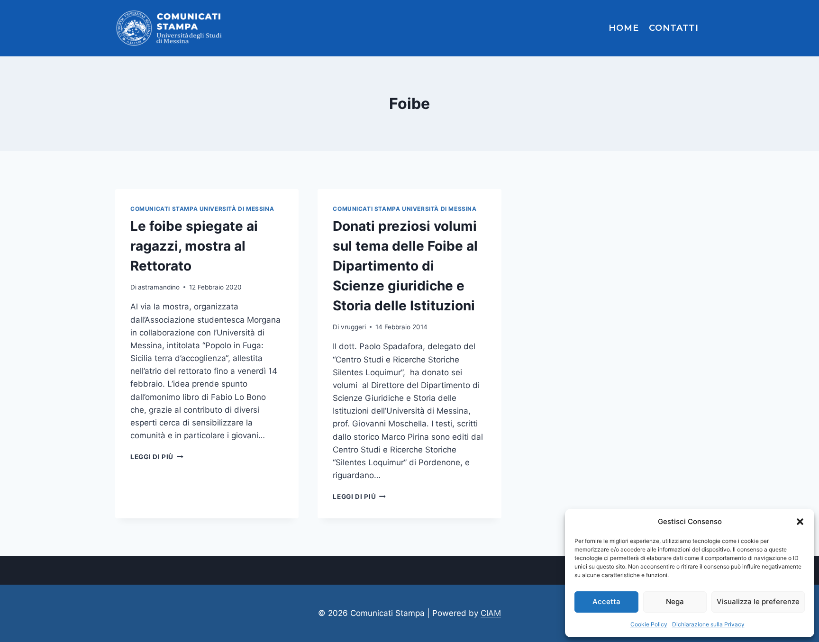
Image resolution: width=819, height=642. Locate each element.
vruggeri (353, 327)
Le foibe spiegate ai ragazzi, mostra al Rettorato (194, 246)
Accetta (606, 601)
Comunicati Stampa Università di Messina (202, 208)
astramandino (159, 287)
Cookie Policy (648, 624)
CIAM (491, 613)
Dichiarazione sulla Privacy (708, 624)
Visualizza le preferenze (758, 601)
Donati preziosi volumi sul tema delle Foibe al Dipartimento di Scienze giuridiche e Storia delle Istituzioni (405, 266)
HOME (624, 28)
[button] (800, 521)
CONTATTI (674, 28)
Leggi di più (156, 457)
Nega (675, 601)
